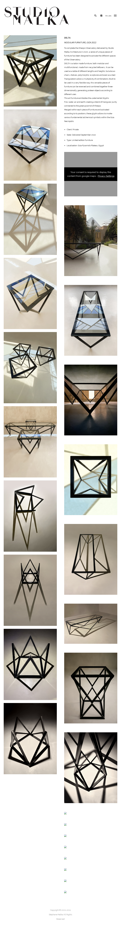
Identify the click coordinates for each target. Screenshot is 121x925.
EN (110, 16)
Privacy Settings (106, 176)
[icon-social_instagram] (102, 16)
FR (106, 16)
